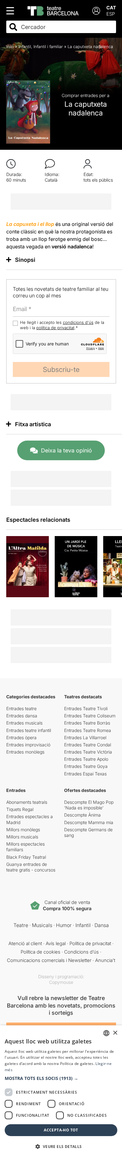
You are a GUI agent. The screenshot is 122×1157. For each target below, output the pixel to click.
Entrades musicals (24, 722)
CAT (111, 8)
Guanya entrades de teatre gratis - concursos (30, 867)
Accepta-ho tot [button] (61, 1130)
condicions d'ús (78, 322)
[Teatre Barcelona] (53, 11)
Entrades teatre (21, 708)
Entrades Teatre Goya (86, 766)
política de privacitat (55, 327)
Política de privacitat (90, 943)
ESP (110, 14)
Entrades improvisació (28, 744)
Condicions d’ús (81, 952)
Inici (10, 46)
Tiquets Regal (19, 809)
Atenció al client (25, 943)
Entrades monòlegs (25, 751)
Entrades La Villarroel (85, 737)
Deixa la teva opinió (66, 450)
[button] (61, 1078)
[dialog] (61, 1091)
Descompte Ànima (82, 815)
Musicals (42, 925)
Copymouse (61, 982)
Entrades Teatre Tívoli (86, 708)
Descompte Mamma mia (88, 822)
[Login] (96, 11)
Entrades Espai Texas (85, 773)
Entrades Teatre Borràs (87, 722)
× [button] (115, 1033)
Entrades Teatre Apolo (86, 759)
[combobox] (66, 27)
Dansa (101, 925)
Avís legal (56, 943)
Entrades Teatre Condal (87, 744)
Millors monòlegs (23, 829)
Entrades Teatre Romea (87, 730)
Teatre (20, 925)
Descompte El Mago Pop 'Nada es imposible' (89, 804)
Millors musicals (22, 836)
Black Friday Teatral (26, 857)
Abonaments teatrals (26, 802)
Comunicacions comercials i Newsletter (49, 960)
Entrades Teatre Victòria (88, 751)
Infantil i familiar (48, 46)
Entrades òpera (21, 737)
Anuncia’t (105, 960)
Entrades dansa (21, 715)
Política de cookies (40, 952)
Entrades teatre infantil (28, 730)
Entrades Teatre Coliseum (89, 715)
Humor (64, 925)
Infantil (24, 46)
